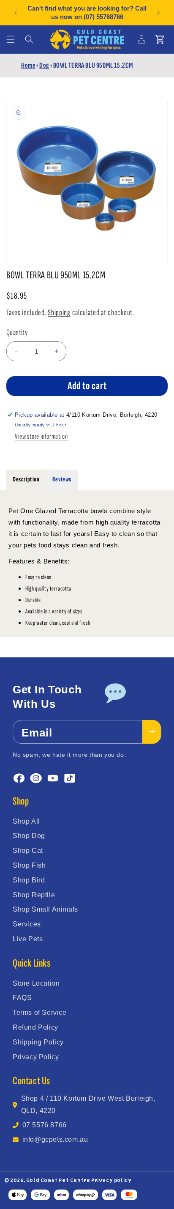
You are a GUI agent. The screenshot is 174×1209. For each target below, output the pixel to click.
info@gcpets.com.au (55, 1139)
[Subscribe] (151, 732)
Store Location (36, 983)
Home (28, 65)
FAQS (22, 997)
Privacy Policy (36, 1057)
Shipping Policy (38, 1042)
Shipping (59, 313)
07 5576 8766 (44, 1125)
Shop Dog (29, 835)
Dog (44, 65)
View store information (41, 436)
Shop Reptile (34, 895)
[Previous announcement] (15, 12)
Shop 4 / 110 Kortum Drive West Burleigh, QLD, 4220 (88, 1104)
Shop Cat (28, 850)
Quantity (16, 332)
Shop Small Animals (45, 909)
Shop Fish (29, 865)
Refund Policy (35, 1027)
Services (27, 924)
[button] (10, 39)
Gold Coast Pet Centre (58, 1180)
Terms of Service (40, 1012)
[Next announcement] (158, 12)
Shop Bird (29, 880)
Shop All (26, 821)
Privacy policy (111, 1180)
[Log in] (141, 39)
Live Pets (28, 938)
